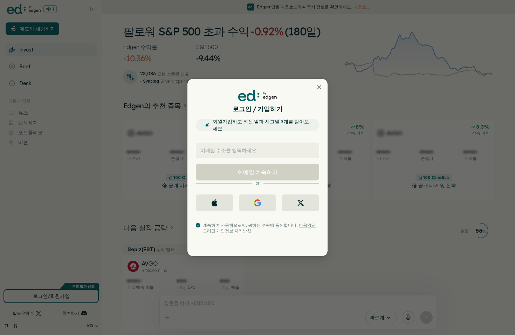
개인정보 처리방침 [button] (234, 230)
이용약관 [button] (307, 225)
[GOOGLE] (257, 202)
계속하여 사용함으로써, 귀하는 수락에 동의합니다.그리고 (259, 228)
